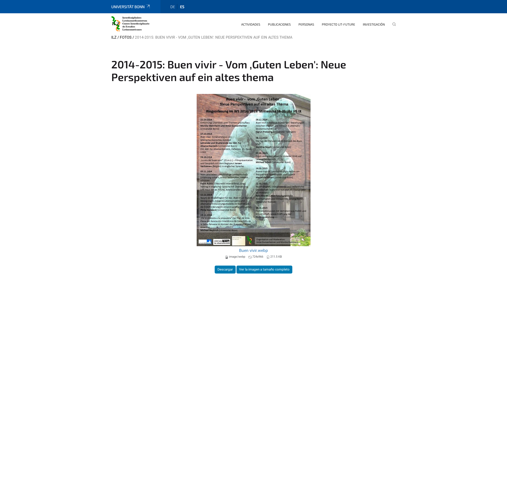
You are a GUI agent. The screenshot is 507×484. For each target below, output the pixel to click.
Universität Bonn (128, 6)
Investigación (374, 24)
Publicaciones (279, 24)
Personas (306, 24)
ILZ (113, 37)
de (172, 6)
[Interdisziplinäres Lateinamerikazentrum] (130, 23)
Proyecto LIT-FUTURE (338, 24)
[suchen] (392, 27)
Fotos (126, 37)
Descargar (225, 269)
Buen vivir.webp (253, 250)
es (182, 6)
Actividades (250, 24)
